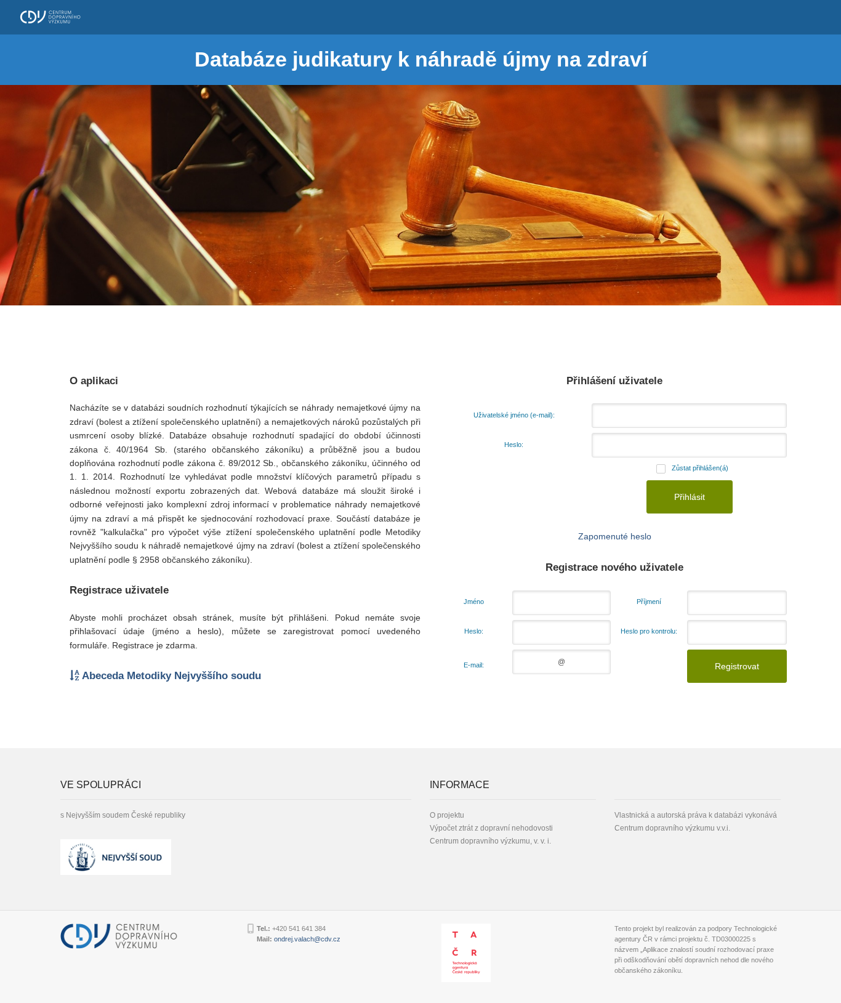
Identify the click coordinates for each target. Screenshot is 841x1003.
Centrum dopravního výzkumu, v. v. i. (490, 841)
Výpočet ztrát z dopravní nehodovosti (491, 828)
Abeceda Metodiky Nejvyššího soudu (170, 676)
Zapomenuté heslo (614, 536)
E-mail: (474, 665)
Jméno (474, 601)
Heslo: (513, 444)
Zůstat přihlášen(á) (700, 468)
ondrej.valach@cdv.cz (307, 939)
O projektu (447, 815)
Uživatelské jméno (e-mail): (514, 415)
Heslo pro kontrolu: (649, 631)
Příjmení (649, 601)
